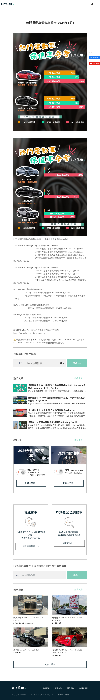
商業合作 (58, 688)
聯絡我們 (46, 688)
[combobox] (39, 575)
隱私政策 (70, 688)
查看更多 (78, 378)
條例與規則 (83, 688)
